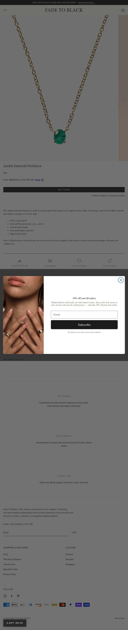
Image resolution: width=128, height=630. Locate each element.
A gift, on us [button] (15, 623)
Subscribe (84, 324)
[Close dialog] (121, 280)
